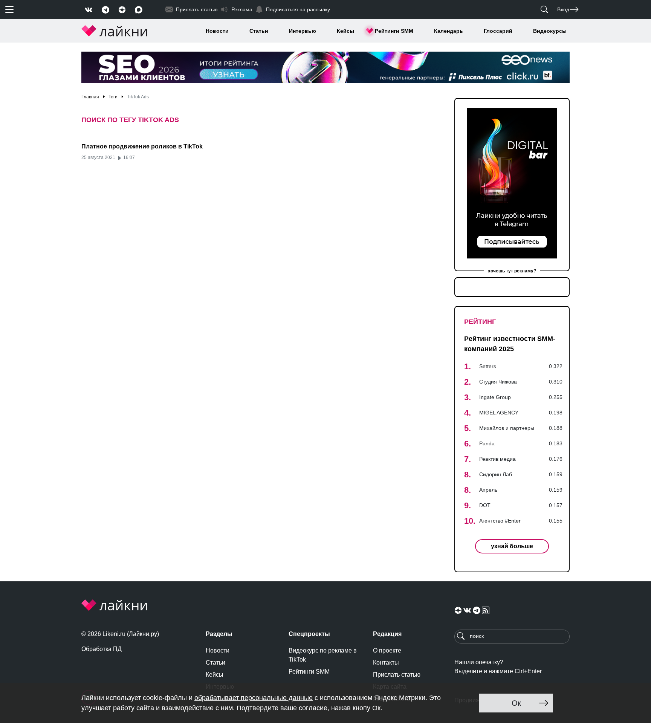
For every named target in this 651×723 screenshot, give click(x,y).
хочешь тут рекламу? (512, 271)
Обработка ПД (101, 649)
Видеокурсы (550, 31)
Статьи (258, 31)
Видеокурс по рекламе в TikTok (323, 655)
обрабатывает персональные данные (253, 698)
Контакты (386, 662)
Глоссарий (498, 31)
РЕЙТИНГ (480, 322)
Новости (217, 31)
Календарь (448, 31)
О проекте (387, 650)
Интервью (302, 31)
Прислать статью (396, 674)
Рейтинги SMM (394, 31)
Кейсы (345, 31)
